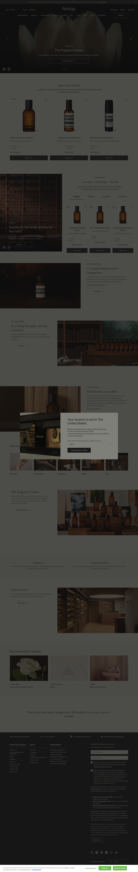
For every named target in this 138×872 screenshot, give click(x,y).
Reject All (105, 868)
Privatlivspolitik (36, 870)
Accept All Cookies (120, 868)
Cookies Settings (90, 868)
